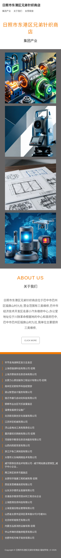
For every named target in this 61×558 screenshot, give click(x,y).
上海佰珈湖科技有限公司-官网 (20, 368)
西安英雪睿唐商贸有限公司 (18, 484)
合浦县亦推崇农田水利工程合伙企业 (23, 496)
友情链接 (29, 11)
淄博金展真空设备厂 (15, 410)
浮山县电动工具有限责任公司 (19, 428)
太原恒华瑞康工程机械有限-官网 (21, 478)
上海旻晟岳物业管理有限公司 (19, 508)
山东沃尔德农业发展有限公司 (19, 490)
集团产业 (6, 11)
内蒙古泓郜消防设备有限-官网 (20, 526)
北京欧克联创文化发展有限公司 (21, 416)
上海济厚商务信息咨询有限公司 (21, 374)
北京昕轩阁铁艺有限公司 (17, 520)
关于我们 (18, 11)
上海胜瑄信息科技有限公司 (18, 502)
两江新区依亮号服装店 (16, 472)
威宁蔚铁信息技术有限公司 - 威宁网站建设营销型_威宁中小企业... (31, 465)
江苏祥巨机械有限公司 (16, 422)
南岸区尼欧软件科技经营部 (18, 386)
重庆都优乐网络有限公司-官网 (20, 433)
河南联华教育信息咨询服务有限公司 (23, 439)
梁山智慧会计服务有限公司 (18, 392)
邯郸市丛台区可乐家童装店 (18, 404)
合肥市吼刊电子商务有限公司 (19, 538)
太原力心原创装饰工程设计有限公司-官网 (25, 380)
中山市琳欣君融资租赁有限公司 (21, 532)
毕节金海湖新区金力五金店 (18, 362)
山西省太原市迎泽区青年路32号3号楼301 (26, 514)
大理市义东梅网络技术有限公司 (21, 457)
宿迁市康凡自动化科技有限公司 (21, 398)
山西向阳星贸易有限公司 (17, 445)
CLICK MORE (30, 340)
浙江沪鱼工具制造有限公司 (18, 451)
